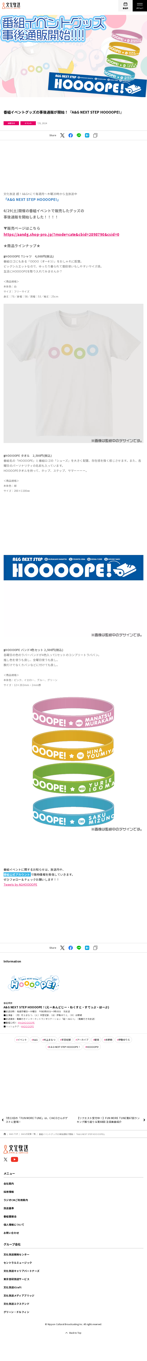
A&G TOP (13, 1133)
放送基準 (9, 1208)
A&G (35, 1039)
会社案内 (9, 1183)
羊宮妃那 (66, 1039)
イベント (28, 123)
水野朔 (108, 1039)
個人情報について (14, 1224)
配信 (96, 1039)
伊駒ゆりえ (124, 1039)
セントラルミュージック (18, 1262)
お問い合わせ (11, 1233)
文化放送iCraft (13, 1287)
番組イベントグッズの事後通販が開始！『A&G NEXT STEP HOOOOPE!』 (72, 1133)
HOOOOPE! (93, 1047)
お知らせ (11, 123)
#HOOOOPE (27, 1026)
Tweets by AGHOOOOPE (20, 884)
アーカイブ (82, 1039)
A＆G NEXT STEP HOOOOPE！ (64, 1047)
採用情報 (9, 1192)
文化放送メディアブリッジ (19, 1295)
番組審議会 (10, 1216)
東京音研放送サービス (16, 1279)
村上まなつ (49, 1039)
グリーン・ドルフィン (16, 1312)
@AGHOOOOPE (26, 1022)
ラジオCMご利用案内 (16, 1200)
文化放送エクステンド (16, 1303)
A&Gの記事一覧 (28, 1133)
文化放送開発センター (16, 1254)
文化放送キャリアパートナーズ (22, 1271)
